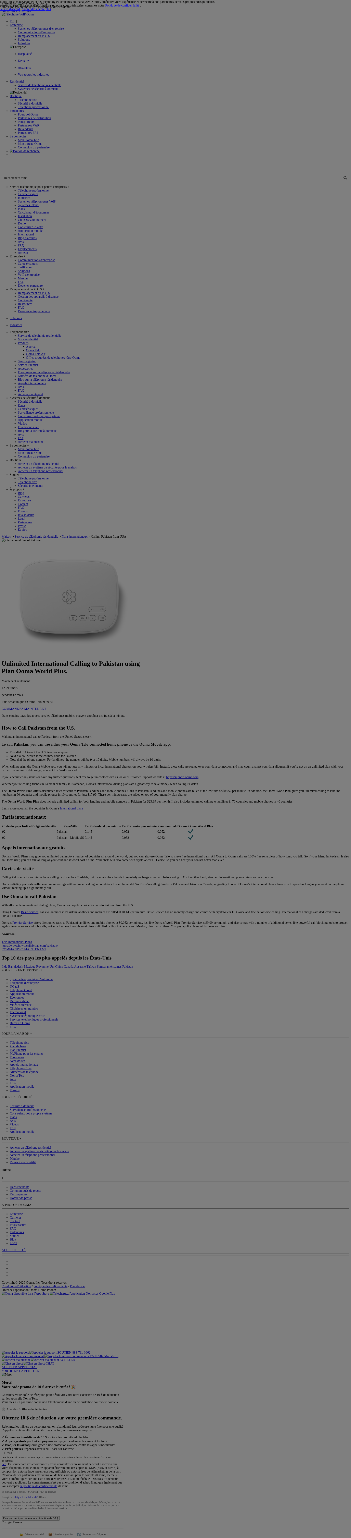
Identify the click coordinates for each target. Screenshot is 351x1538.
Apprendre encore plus (36, 9)
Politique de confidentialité (122, 5)
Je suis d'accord (10, 9)
